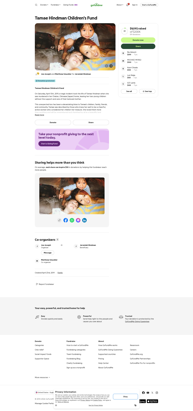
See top (148, 91)
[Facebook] (65, 220)
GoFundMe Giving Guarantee (137, 321)
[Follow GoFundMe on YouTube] (148, 392)
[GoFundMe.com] (96, 5)
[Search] (36, 5)
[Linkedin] (84, 220)
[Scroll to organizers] (38, 73)
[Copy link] (59, 220)
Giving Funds (70, 5)
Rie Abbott (131, 52)
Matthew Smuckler (49, 260)
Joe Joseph (46, 245)
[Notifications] (127, 5)
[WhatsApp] (72, 220)
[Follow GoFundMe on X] (152, 392)
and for (66, 74)
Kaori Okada (132, 68)
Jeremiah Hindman (88, 245)
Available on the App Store (152, 401)
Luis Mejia (131, 75)
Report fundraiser (46, 284)
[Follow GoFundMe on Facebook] (143, 392)
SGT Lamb (131, 83)
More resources (41, 377)
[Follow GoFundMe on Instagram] (157, 392)
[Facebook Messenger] (78, 220)
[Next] (111, 66)
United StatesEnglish (46, 392)
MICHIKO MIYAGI (134, 60)
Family (60, 273)
